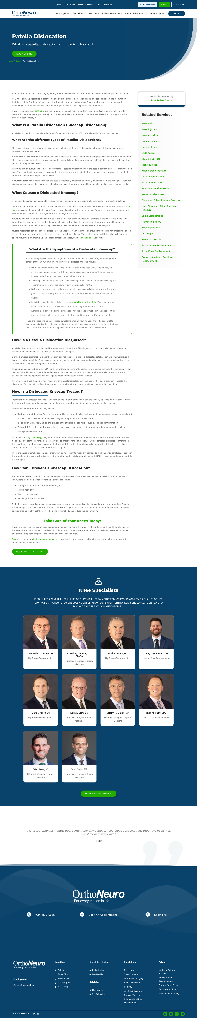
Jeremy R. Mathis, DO (118, 712)
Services (93, 13)
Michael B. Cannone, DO (41, 653)
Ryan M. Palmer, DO (156, 712)
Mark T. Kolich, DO (40, 712)
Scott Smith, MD (79, 769)
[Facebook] (165, 1014)
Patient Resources (111, 13)
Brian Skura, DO (41, 769)
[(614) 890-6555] (29, 914)
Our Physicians (63, 13)
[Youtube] (171, 1014)
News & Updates (158, 13)
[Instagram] (177, 1014)
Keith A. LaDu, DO (79, 712)
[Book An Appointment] (82, 914)
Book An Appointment (103, 914)
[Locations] (148, 914)
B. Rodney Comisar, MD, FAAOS (79, 654)
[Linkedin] (183, 1014)
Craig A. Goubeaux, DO (156, 653)
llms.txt (36, 1014)
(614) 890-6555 (45, 914)
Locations (160, 914)
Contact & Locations (135, 13)
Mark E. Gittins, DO (117, 653)
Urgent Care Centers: (100, 962)
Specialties (78, 13)
